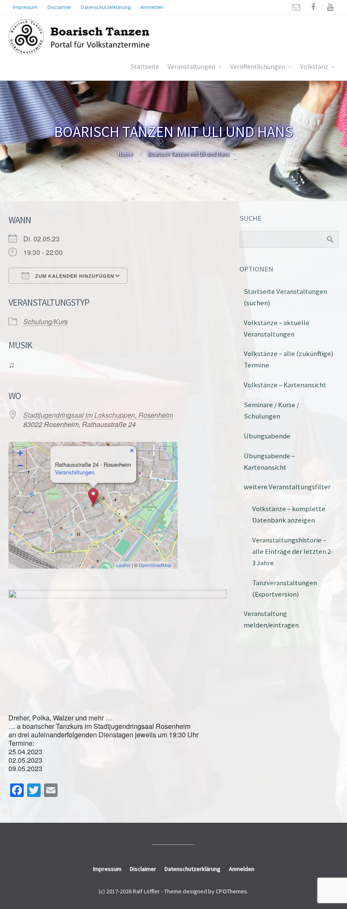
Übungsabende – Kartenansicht (269, 461)
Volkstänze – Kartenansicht (285, 384)
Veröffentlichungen (257, 67)
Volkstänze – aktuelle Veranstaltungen (276, 328)
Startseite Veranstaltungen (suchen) (285, 297)
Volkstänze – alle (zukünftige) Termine (288, 359)
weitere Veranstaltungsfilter (287, 486)
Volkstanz (314, 67)
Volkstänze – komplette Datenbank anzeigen (288, 514)
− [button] (20, 465)
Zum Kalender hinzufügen (73, 276)
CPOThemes (231, 891)
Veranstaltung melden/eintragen (271, 619)
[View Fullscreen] (166, 453)
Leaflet (123, 564)
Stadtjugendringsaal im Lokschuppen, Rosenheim (98, 415)
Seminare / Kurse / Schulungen (271, 410)
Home (125, 154)
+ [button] (20, 453)
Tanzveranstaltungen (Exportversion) (284, 588)
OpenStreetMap (155, 564)
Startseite (145, 67)
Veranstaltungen (191, 67)
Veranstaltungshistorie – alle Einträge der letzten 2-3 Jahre (292, 551)
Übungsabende (267, 436)
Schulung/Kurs (45, 321)
